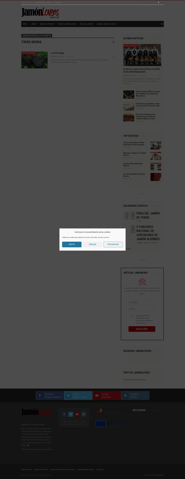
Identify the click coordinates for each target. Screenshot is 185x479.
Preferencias (113, 244)
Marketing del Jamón (43, 2)
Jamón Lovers (26, 2)
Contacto (57, 2)
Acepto (72, 244)
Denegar (92, 244)
